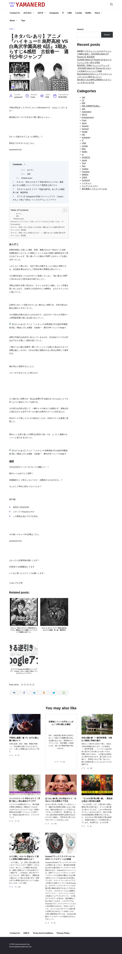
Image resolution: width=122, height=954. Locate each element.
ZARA (84, 177)
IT (63, 13)
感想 (28, 174)
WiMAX (85, 175)
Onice (97, 13)
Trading (85, 169)
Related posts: (27, 178)
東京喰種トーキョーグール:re (94, 189)
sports (84, 160)
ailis (83, 109)
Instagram (54, 13)
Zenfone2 (86, 180)
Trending (85, 172)
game (84, 123)
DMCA (26, 933)
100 (83, 97)
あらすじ (30, 170)
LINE (69, 13)
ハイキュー (86, 183)
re (83, 155)
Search (80, 29)
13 (83, 100)
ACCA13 (27, 13)
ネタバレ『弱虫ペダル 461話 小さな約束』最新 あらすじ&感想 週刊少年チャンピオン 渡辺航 (37, 228)
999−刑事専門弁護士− (91, 106)
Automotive (86, 112)
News (12, 21)
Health (84, 132)
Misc (84, 149)
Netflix (88, 13)
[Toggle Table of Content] (63, 210)
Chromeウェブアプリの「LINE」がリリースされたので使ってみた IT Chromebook (37, 223)
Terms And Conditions (43, 933)
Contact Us (15, 13)
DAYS (40, 13)
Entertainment (88, 117)
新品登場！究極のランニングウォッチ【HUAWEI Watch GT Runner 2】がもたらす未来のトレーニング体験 (94, 68)
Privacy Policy (63, 933)
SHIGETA (86, 157)
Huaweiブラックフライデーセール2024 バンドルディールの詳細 (60, 857)
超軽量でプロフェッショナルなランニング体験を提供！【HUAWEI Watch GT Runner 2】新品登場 (94, 54)
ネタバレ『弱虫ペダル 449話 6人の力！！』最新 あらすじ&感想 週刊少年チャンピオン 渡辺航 (38, 234)
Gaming (85, 126)
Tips (23, 21)
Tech (84, 163)
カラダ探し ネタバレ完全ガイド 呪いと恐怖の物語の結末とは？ (24, 857)
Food (84, 120)
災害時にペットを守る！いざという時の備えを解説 (61, 723)
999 (83, 103)
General (85, 129)
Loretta (78, 13)
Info (83, 135)
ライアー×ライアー (90, 186)
